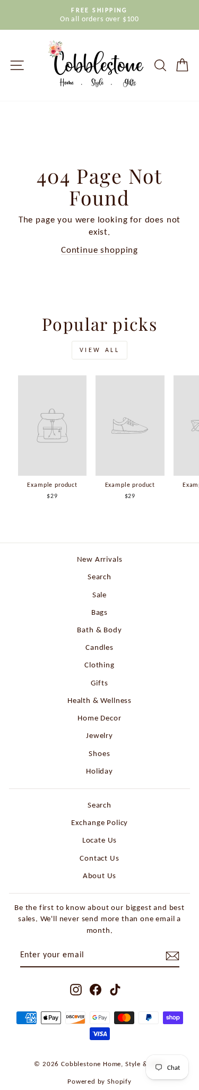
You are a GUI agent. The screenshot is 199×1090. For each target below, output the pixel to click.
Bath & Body (99, 629)
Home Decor (99, 718)
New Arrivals (100, 559)
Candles (99, 647)
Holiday (99, 771)
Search (99, 576)
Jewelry (99, 735)
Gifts (99, 682)
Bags (99, 612)
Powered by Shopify (99, 1081)
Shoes (99, 753)
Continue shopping (99, 249)
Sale (99, 594)
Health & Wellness (99, 700)
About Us (100, 875)
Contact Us (99, 858)
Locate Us (99, 840)
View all (100, 350)
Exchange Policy (99, 822)
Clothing (99, 664)
